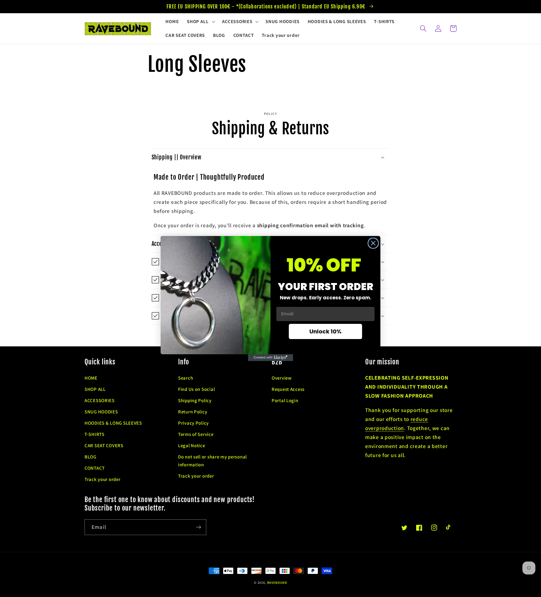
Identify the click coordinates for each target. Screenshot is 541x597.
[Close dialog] (373, 243)
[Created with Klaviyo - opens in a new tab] (270, 357)
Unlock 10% (325, 331)
